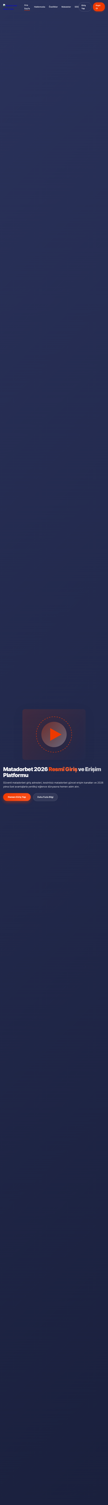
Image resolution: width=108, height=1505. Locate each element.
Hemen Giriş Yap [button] (17, 797)
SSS (77, 7)
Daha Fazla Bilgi (45, 797)
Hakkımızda (39, 7)
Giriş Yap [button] (83, 7)
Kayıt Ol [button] (98, 7)
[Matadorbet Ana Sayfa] (13, 7)
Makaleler (66, 7)
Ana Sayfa (27, 7)
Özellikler (53, 7)
